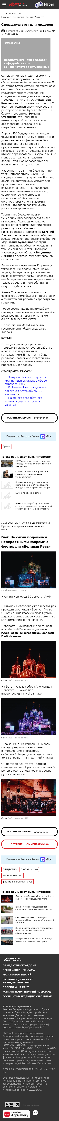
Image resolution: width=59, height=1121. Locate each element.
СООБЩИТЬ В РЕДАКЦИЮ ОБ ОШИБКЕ (27, 996)
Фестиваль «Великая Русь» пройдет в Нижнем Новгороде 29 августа (34, 897)
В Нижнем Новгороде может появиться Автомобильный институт (26, 391)
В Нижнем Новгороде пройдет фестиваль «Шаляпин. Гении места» (33, 908)
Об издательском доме (19, 965)
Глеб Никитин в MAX (13, 590)
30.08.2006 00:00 (11, 13)
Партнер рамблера (31, 1105)
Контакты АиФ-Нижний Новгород (27, 991)
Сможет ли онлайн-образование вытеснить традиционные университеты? (32, 474)
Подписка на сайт (16, 987)
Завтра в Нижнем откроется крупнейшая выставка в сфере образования (26, 381)
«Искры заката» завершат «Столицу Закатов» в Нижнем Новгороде (33, 939)
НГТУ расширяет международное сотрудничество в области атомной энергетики (33, 464)
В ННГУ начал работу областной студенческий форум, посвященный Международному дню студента (33, 506)
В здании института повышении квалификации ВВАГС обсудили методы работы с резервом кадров (33, 485)
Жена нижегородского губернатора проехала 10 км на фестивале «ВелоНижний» (34, 931)
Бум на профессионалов (28, 493)
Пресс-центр (11, 970)
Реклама (29, 970)
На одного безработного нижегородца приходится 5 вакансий (23, 401)
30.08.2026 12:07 (10, 522)
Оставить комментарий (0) (29, 844)
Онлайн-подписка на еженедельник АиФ (18, 981)
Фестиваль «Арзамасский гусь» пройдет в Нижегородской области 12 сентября (34, 920)
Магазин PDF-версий (17, 974)
